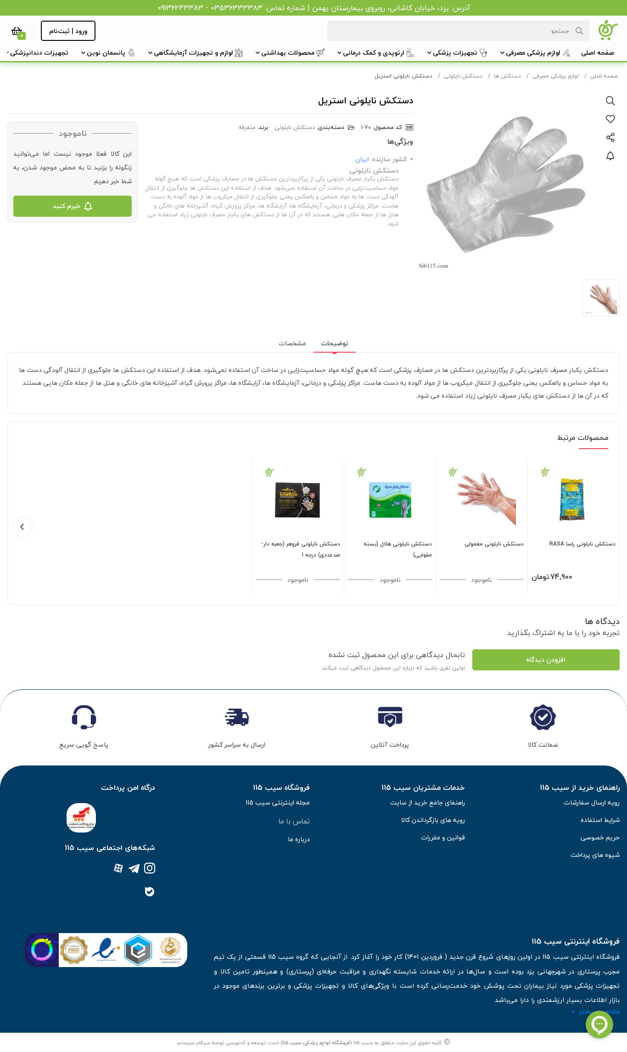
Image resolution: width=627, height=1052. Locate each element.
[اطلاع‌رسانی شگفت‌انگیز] (610, 155)
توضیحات (334, 343)
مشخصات (292, 343)
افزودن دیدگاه (545, 659)
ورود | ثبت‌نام (68, 31)
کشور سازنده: (389, 159)
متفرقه (247, 127)
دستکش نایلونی (463, 76)
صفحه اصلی (604, 76)
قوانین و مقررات (443, 837)
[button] (598, 52)
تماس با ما (294, 821)
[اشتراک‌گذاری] (610, 137)
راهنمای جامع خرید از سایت (427, 802)
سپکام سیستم (193, 1042)
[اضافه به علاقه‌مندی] (610, 119)
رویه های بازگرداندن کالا (433, 820)
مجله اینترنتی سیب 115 (278, 802)
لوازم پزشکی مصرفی (555, 76)
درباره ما (299, 839)
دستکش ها (507, 76)
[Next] (22, 527)
